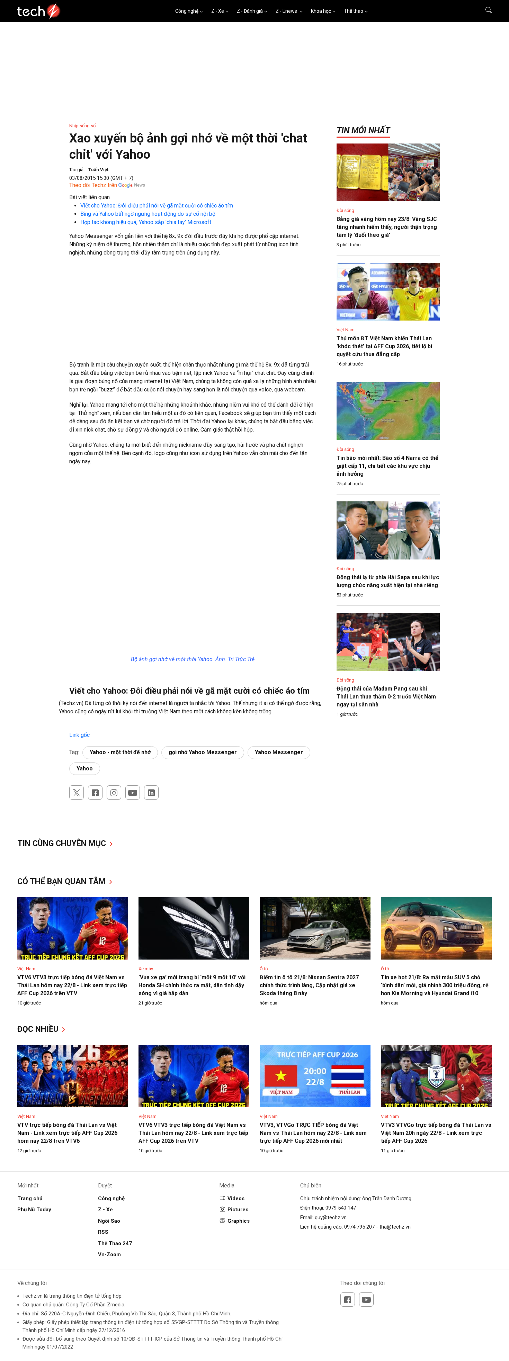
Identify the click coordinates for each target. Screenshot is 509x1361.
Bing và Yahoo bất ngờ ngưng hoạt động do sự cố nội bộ (147, 214)
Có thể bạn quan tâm (62, 881)
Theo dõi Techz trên (93, 185)
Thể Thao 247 (115, 1243)
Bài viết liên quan (89, 197)
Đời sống (345, 210)
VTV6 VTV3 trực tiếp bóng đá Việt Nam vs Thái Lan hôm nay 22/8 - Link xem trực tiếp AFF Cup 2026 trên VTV (72, 985)
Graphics (238, 1221)
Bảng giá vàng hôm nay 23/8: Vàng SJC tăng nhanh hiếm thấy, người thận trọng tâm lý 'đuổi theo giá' (387, 227)
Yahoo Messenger (279, 752)
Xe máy (146, 968)
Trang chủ (29, 1198)
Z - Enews (287, 11)
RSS (103, 1232)
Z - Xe (217, 11)
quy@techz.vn (331, 1217)
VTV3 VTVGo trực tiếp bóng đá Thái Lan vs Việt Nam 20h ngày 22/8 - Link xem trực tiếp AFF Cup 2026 (436, 1133)
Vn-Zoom (109, 1254)
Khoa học (321, 11)
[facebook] (95, 792)
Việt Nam (346, 329)
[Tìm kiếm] (484, 11)
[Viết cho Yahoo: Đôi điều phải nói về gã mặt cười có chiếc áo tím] (70, 726)
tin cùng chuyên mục (62, 843)
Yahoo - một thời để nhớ (120, 752)
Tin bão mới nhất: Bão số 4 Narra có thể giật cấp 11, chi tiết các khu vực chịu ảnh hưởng (387, 466)
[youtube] (132, 792)
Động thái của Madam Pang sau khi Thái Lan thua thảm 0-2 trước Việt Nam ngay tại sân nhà (386, 696)
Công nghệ (186, 11)
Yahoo (85, 768)
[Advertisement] (192, 312)
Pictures (237, 1209)
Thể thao (353, 11)
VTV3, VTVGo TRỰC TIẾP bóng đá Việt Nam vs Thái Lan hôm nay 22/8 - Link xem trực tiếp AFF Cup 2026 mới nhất (313, 1133)
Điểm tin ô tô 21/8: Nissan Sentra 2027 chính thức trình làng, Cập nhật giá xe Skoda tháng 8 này (309, 985)
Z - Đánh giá (250, 11)
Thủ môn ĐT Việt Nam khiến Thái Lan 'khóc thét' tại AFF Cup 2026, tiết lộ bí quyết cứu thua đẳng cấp (384, 346)
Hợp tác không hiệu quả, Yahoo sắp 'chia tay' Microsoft (145, 222)
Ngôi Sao (109, 1221)
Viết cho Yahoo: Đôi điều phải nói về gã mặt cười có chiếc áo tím (156, 205)
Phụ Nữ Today (34, 1209)
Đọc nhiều (39, 1029)
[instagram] (114, 792)
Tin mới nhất (363, 130)
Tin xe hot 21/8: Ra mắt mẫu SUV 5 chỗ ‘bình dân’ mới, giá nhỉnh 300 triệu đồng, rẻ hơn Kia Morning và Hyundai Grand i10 (435, 985)
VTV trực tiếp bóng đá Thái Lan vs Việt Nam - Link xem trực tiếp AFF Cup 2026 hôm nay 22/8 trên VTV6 (67, 1133)
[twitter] (76, 792)
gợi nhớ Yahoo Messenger (203, 752)
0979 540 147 (340, 1208)
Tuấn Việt (98, 169)
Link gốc (79, 735)
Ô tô (264, 968)
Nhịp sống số (82, 125)
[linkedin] (151, 792)
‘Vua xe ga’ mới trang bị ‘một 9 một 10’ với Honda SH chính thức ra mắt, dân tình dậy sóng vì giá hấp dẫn (192, 985)
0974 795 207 (359, 1227)
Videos (235, 1198)
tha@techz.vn (395, 1227)
